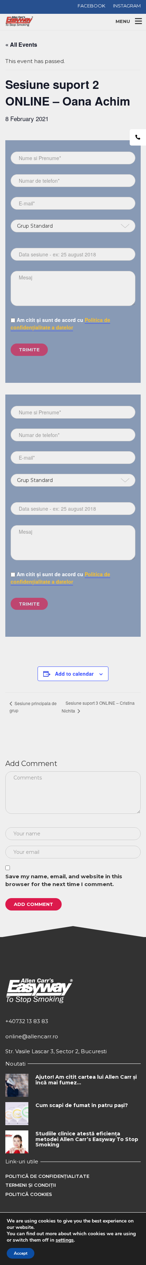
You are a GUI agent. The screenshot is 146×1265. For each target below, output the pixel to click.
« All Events (21, 44)
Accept (20, 1253)
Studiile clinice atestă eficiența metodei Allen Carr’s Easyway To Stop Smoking (86, 1139)
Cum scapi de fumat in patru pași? (81, 1105)
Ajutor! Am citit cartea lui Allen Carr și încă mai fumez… (86, 1079)
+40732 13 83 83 (26, 1021)
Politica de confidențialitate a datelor (60, 323)
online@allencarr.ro (31, 1036)
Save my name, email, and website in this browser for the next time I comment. (63, 880)
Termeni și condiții (30, 1185)
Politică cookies (28, 1194)
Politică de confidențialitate (47, 1176)
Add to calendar (74, 673)
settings (65, 1240)
